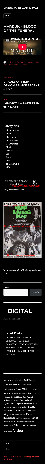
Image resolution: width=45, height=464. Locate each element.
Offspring (26, 418)
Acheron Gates (7, 380)
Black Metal (11, 62)
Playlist (9, 150)
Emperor (19, 404)
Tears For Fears (8, 425)
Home (6, 443)
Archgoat (17, 389)
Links (6, 449)
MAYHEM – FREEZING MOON (20, 347)
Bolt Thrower (23, 393)
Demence (16, 400)
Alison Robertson (10, 384)
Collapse (6, 397)
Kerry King (32, 407)
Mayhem (8, 414)
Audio (8, 133)
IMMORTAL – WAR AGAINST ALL (22, 344)
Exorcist (35, 404)
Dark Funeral (28, 397)
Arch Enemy (8, 389)
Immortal (22, 407)
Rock (8, 160)
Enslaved (28, 404)
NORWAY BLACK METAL (21, 8)
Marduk (18, 65)
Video (11, 65)
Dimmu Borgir (26, 400)
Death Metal (12, 140)
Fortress (6, 407)
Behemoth (8, 393)
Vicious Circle (7, 431)
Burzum (32, 393)
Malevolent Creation (23, 411)
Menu (7, 15)
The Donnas (21, 425)
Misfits (17, 414)
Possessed (6, 421)
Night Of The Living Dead (12, 418)
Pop (7, 154)
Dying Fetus (8, 404)
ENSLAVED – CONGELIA (17, 341)
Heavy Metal (12, 144)
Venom (33, 425)
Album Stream (13, 130)
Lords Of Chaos (9, 411)
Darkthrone (7, 400)
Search (6, 287)
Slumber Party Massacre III (25, 421)
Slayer (13, 422)
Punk (8, 157)
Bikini (16, 393)
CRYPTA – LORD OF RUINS (18, 337)
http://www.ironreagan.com (13, 190)
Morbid (22, 414)
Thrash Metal (12, 164)
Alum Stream (22, 384)
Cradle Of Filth (16, 397)
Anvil (29, 384)
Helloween (13, 407)
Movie (9, 147)
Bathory (35, 389)
